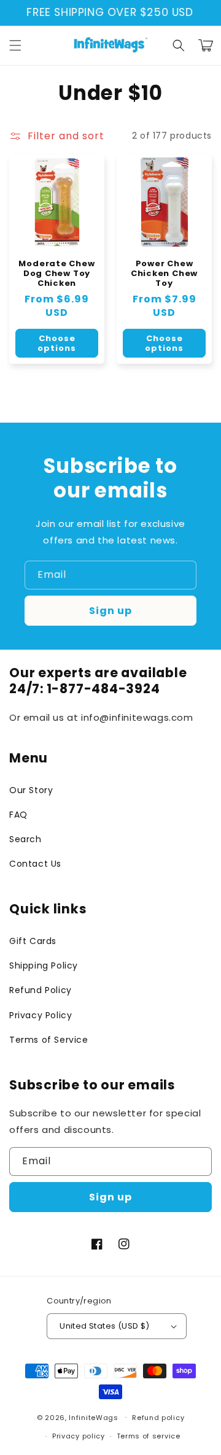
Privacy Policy (40, 1015)
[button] (15, 45)
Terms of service (148, 1436)
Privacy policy (78, 1436)
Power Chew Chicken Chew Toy (164, 273)
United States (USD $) (104, 1326)
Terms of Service (48, 1040)
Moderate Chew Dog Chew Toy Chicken (56, 273)
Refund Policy (40, 990)
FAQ (18, 814)
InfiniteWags (93, 1417)
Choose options (56, 343)
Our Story (31, 790)
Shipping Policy (43, 965)
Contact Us (35, 864)
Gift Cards (32, 941)
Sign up (110, 611)
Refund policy (158, 1417)
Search (25, 839)
